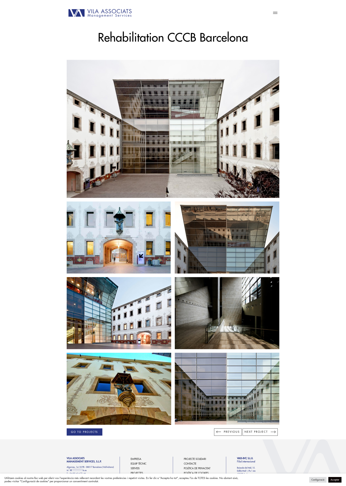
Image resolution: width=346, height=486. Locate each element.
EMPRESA (136, 459)
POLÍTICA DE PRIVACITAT (197, 468)
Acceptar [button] (335, 480)
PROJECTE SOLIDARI (195, 459)
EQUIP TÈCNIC (138, 463)
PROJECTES (137, 473)
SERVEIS (135, 468)
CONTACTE (190, 463)
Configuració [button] (317, 480)
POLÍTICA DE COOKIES (196, 473)
